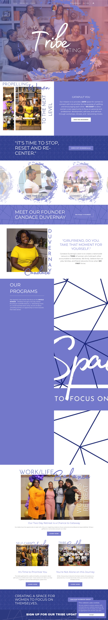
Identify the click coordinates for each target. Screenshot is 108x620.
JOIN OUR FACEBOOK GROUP (80, 599)
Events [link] (33, 3)
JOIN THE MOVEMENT (81, 119)
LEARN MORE (54, 533)
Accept (91, 614)
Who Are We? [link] (23, 3)
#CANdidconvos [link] (75, 3)
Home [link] (15, 3)
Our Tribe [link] (86, 3)
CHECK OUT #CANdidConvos (81, 148)
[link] (54, 3)
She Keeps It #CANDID (83, 214)
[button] (93, 3)
